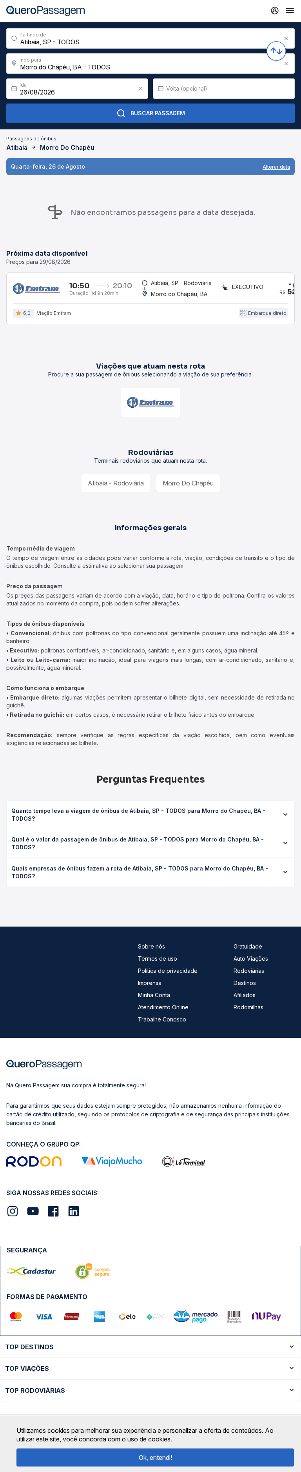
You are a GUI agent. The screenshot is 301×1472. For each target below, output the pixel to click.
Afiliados (245, 995)
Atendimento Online (163, 1007)
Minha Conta (154, 995)
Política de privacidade (168, 970)
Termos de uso (157, 958)
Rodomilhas (248, 1007)
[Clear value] (140, 88)
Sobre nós (151, 946)
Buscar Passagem (158, 113)
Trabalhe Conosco (162, 1019)
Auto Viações (251, 958)
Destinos (245, 983)
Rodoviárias (249, 970)
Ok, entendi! (155, 1457)
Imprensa (149, 983)
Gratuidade (248, 946)
